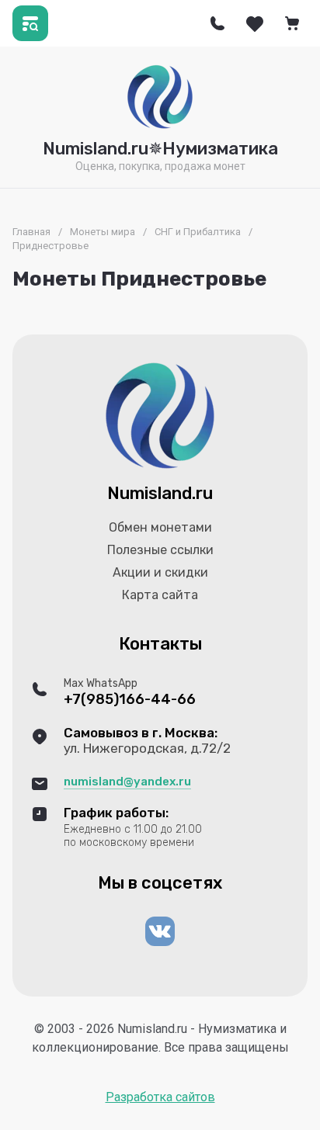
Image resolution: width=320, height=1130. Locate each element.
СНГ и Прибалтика (198, 231)
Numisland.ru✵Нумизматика (160, 148)
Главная (31, 231)
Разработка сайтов (160, 1097)
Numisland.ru (160, 493)
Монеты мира (102, 231)
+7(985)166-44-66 (130, 700)
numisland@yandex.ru (127, 782)
